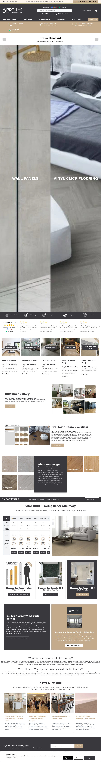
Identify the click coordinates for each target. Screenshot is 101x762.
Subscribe (79, 746)
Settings (78, 758)
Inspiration (61, 19)
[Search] (70, 11)
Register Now (91, 499)
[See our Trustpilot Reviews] (9, 331)
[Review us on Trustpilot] (62, 7)
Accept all (89, 758)
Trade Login (93, 19)
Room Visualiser (44, 19)
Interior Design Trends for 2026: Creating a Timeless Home (14, 719)
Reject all (68, 758)
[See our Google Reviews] (9, 329)
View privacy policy (12, 757)
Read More (5, 374)
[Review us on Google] (54, 7)
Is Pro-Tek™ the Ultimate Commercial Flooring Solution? (37, 719)
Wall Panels (28, 19)
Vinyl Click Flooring (9, 19)
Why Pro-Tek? (76, 19)
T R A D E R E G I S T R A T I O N (85, 1)
